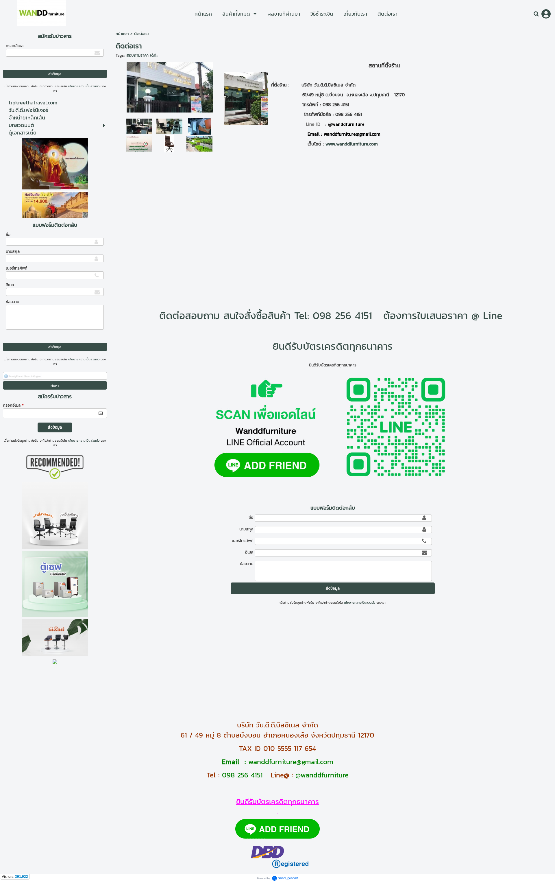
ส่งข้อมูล (55, 427)
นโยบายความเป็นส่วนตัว (83, 86)
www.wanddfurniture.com (351, 143)
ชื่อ (8, 235)
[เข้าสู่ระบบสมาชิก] (546, 14)
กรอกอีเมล (14, 46)
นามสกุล (13, 251)
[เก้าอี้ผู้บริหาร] (169, 143)
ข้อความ (12, 302)
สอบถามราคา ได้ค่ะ (142, 55)
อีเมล (10, 285)
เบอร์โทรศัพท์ (16, 268)
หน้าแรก (122, 34)
